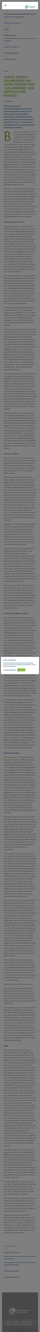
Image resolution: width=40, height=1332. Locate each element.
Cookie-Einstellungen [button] (10, 670)
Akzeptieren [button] (21, 670)
